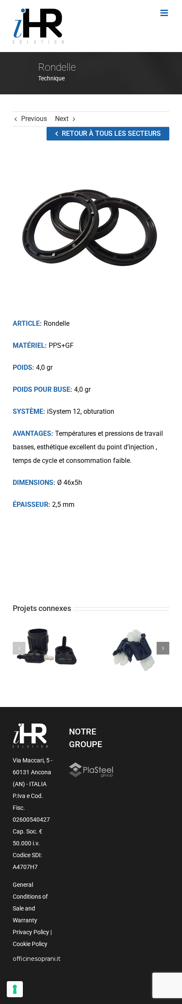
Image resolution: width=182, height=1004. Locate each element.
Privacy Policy (31, 932)
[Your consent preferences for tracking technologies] (15, 989)
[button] (19, 648)
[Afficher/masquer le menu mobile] (164, 12)
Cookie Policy (30, 944)
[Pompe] (47, 648)
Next (62, 119)
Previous (34, 119)
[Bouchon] (134, 648)
